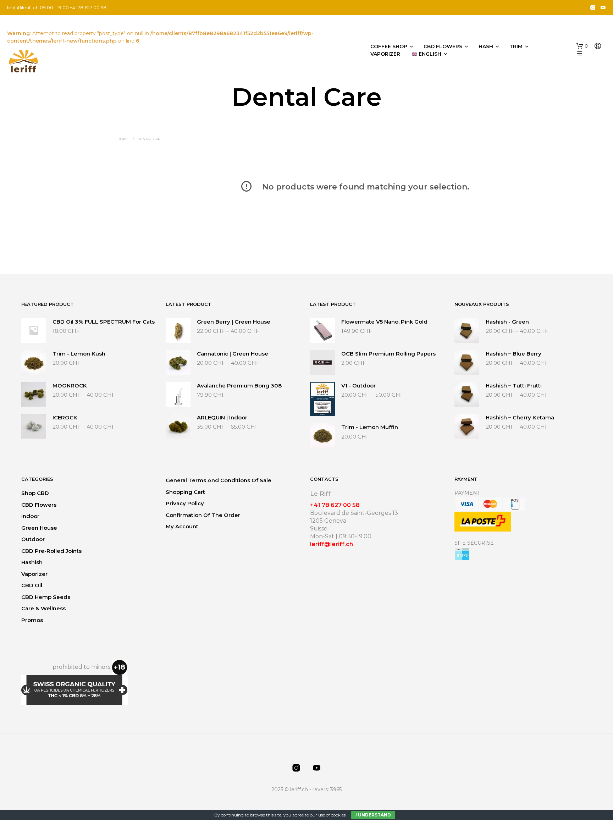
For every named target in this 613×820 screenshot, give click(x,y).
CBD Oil (31, 585)
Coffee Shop (388, 46)
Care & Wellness (43, 608)
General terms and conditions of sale (218, 480)
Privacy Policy (185, 503)
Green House (39, 527)
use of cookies (332, 815)
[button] (582, 46)
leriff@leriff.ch (23, 7)
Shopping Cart (185, 492)
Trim (516, 46)
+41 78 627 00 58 (335, 505)
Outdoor (33, 539)
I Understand (373, 815)
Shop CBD (35, 493)
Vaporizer (385, 54)
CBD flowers (443, 46)
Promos (32, 620)
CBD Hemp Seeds (45, 597)
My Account (182, 526)
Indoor (30, 516)
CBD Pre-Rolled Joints (51, 550)
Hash (486, 46)
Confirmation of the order (203, 515)
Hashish (32, 562)
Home (123, 139)
